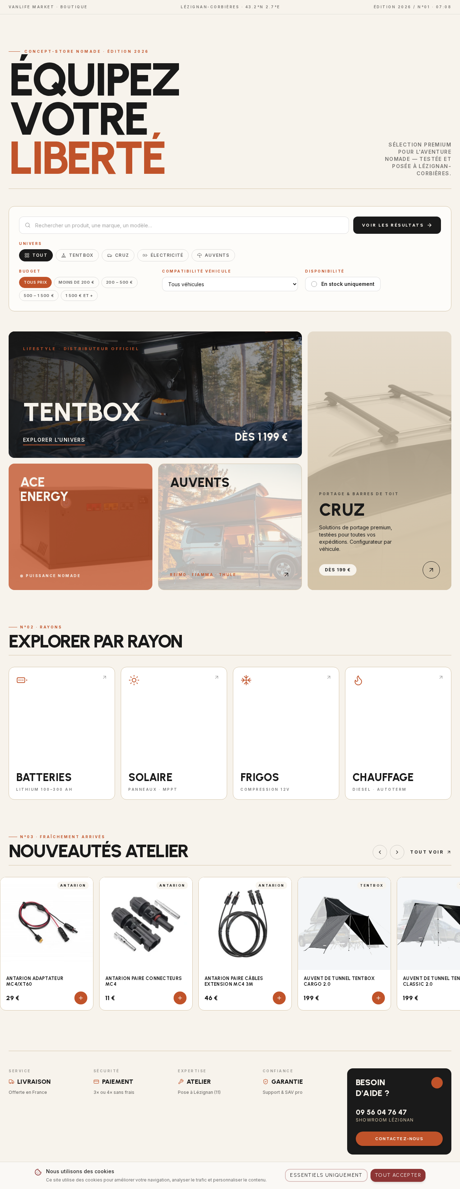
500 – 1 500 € (39, 295)
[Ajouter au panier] (80, 997)
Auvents (217, 255)
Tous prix (35, 282)
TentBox (81, 255)
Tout (39, 255)
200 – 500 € (119, 282)
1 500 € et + (79, 295)
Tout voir (426, 852)
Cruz (122, 255)
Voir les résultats (393, 225)
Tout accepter (398, 1175)
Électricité (167, 255)
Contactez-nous (399, 1138)
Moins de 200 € (77, 282)
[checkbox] (314, 284)
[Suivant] (397, 852)
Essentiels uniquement (326, 1175)
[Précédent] (380, 852)
